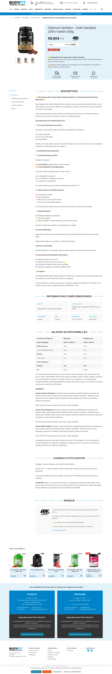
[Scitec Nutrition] (23, 554)
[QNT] (42, 554)
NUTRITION (24, 9)
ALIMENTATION (39, 9)
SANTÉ (31, 9)
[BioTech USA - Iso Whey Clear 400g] (56, 561)
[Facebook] (88, 650)
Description (14, 95)
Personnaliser (57, 672)
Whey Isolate (35, 17)
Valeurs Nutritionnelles (17, 102)
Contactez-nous (32, 652)
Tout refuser (47, 672)
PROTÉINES (26, 17)
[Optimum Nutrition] (75, 38)
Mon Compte (70, 650)
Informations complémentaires (19, 98)
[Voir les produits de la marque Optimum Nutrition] (44, 512)
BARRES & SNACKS (58, 9)
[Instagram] (91, 650)
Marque (13, 108)
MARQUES (85, 9)
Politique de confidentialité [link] (72, 672)
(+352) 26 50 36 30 (33, 650)
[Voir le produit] (24, 575)
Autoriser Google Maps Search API (32, 634)
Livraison (50, 650)
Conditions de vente (53, 654)
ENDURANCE (48, 9)
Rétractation (51, 657)
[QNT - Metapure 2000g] (37, 561)
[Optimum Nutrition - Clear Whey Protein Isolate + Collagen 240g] (94, 561)
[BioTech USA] (61, 554)
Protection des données (54, 652)
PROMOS (16, 9)
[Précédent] (9, 565)
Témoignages (31, 654)
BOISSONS (68, 9)
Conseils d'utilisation (17, 105)
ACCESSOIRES (77, 9)
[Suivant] (103, 565)
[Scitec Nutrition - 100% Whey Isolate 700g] (75, 561)
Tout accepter (36, 672)
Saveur (51, 44)
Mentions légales (52, 659)
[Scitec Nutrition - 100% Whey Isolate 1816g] (18, 561)
